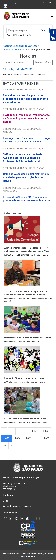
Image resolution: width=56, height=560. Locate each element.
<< (11, 431)
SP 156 (50, 3)
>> (4, 445)
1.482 (45, 431)
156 (6, 501)
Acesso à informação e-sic (12, 3)
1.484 (17, 438)
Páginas (18, 35)
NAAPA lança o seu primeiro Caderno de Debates (27, 338)
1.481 (34, 431)
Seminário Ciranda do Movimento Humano (24, 378)
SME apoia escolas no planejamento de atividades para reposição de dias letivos (26, 177)
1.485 (28, 438)
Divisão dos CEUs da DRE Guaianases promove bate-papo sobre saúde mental (26, 199)
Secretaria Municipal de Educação (20, 45)
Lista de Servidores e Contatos (18, 506)
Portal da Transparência (39, 3)
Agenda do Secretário (14, 49)
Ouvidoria (25, 3)
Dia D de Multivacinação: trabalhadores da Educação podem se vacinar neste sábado (26, 118)
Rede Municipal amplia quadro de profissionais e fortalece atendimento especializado (25, 99)
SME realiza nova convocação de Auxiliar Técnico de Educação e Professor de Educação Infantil (22, 158)
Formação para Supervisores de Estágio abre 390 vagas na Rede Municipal (27, 140)
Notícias (29, 35)
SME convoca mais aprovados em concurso (25, 419)
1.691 (46, 438)
